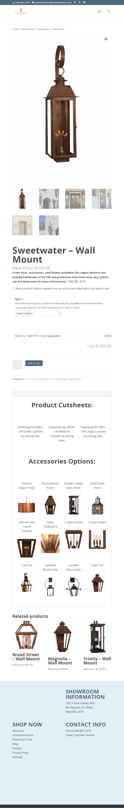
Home (15, 29)
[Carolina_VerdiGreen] (97, 505)
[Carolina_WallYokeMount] (73, 587)
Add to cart (34, 363)
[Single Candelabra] (50, 543)
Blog (15, 744)
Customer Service (83, 735)
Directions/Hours (22, 735)
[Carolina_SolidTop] (97, 582)
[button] (106, 39)
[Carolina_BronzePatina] (50, 505)
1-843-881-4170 (76, 281)
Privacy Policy (20, 752)
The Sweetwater (58, 379)
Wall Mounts (28, 29)
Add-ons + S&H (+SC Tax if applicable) (37, 336)
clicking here (32, 436)
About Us (18, 731)
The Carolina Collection (37, 379)
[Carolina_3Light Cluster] (97, 539)
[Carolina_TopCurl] (26, 582)
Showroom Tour (22, 739)
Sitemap (17, 757)
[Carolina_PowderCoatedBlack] (73, 505)
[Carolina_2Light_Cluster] (73, 539)
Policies (16, 748)
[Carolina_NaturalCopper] (26, 505)
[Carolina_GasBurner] (26, 548)
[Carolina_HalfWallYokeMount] (50, 587)
